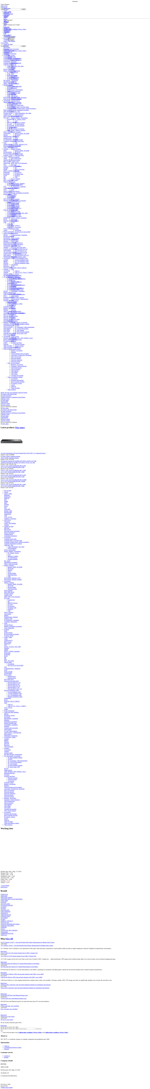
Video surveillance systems (10, 347)
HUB (5, 150)
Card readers (6, 133)
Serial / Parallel (7, 191)
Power (5, 24)
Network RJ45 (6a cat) (13, 205)
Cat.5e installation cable (13, 211)
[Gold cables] (5, 400)
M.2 (8, 121)
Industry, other (7, 28)
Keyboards (6, 174)
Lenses (5, 342)
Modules (5, 263)
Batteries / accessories (9, 322)
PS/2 (4, 25)
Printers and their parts (9, 244)
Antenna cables (7, 274)
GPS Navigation (7, 267)
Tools (5, 142)
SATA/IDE (6, 27)
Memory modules (8, 85)
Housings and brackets (9, 338)
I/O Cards (6, 117)
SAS (4, 186)
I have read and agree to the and (35, 1032)
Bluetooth (6, 13)
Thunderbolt (6, 32)
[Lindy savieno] (5, 405)
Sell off (5, 10)
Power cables (7, 194)
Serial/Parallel (7, 30)
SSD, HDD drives (8, 111)
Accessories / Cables (9, 258)
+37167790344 (5, 885)
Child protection (11, 67)
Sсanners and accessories (10, 249)
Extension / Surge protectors (11, 324)
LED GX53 (6, 38)
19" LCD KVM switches (14, 285)
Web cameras (7, 255)
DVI (4, 17)
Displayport (6, 14)
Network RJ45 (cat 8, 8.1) (14, 208)
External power (11, 197)
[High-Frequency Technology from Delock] (13, 397)
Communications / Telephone (11, 188)
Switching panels (8, 306)
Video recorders (7, 345)
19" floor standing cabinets (14, 288)
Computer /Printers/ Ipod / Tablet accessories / (16, 542)
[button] (76, 38)
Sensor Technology (8, 50)
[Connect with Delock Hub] (9, 394)
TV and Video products (9, 252)
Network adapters (8, 316)
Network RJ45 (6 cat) (13, 203)
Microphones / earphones (10, 239)
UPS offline (6, 330)
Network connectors (9, 317)
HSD (4, 21)
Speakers (5, 247)
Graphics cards (7, 138)
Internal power (11, 196)
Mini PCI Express (12, 122)
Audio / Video (7, 11)
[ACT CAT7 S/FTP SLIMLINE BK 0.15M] (13, 475)
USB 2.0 (9, 224)
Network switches (12, 302)
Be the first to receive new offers (9, 1028)
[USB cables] (5, 408)
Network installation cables (10, 210)
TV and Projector (11, 77)
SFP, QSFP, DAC (8, 199)
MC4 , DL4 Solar (8, 180)
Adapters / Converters (9, 36)
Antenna (5, 260)
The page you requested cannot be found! (15, 392)
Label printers (7, 250)
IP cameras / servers (8, 341)
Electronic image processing (11, 49)
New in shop (7, 8)
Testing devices (7, 144)
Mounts (5, 135)
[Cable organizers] (6, 395)
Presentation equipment (9, 242)
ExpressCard (10, 119)
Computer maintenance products (12, 63)
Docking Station (7, 113)
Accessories (6, 55)
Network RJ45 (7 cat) (13, 206)
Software (5, 264)
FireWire (5, 22)
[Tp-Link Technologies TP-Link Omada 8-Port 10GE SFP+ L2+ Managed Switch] (11, 451)
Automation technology (9, 53)
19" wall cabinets (11, 286)
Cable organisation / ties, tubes (15, 66)
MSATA (9, 89)
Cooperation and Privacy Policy (13, 1047)
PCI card (9, 124)
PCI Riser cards (11, 127)
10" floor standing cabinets (14, 278)
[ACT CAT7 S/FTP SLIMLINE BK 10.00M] (13, 480)
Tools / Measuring (8, 147)
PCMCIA (9, 128)
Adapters (5, 269)
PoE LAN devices (8, 314)
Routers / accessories (9, 308)
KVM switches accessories (10, 153)
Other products (7, 349)
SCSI (4, 189)
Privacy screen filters (9, 69)
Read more (4, 951)
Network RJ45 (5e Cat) (13, 202)
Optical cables (7, 181)
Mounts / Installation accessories (12, 146)
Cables (5, 230)
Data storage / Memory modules (12, 99)
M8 (4, 177)
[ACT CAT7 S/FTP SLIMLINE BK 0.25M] (13, 465)
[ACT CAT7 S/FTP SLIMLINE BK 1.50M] (13, 470)
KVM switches (7, 152)
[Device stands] (5, 403)
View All (9, 939)
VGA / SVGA (7, 35)
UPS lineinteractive (8, 325)
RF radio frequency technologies (12, 275)
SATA (8, 91)
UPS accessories (7, 327)
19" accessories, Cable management (13, 282)
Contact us (7, 1056)
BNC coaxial (7, 161)
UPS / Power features (9, 335)
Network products (8, 320)
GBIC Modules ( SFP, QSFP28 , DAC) (15, 771)
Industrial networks (8, 297)
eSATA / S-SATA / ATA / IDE (11, 166)
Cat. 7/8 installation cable (14, 214)
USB (4, 33)
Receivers (6, 266)
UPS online (6, 331)
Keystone (6, 299)
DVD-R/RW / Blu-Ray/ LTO (11, 97)
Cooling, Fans (7, 114)
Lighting (5, 42)
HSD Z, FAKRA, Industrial (11, 171)
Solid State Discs (11, 94)
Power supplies (7, 110)
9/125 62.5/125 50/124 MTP (15, 185)
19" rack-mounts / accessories (11, 277)
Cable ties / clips (7, 64)
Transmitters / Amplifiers (10, 246)
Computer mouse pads (9, 57)
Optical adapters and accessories (12, 311)
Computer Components (9, 141)
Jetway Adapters (7, 131)
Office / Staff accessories (10, 83)
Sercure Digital (11, 92)
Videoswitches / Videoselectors (11, 253)
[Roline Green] (5, 399)
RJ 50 (5, 219)
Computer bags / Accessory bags (12, 58)
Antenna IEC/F (7, 160)
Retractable (6, 172)
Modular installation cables (14, 216)
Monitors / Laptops (12, 75)
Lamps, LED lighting (9, 41)
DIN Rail (6, 46)
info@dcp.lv (4, 887)
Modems (5, 310)
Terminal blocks (7, 52)
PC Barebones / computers (10, 139)
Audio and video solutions (10, 233)
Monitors (5, 241)
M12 (4, 178)
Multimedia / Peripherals (10, 256)
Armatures (6, 39)
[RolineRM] (4, 402)
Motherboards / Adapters (10, 136)
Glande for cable (8, 44)
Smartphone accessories (9, 82)
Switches (5, 149)
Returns (6, 1057)
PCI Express (10, 125)
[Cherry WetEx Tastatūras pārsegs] (10, 456)
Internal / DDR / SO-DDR (14, 86)
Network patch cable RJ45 (10, 200)
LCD (8, 74)
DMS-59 (5, 16)
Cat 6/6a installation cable (14, 213)
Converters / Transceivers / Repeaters (13, 313)
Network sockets (8, 319)
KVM (5, 175)
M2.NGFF (10, 88)
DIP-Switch (6, 47)
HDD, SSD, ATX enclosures (11, 116)
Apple (5, 158)
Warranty (6, 1049)
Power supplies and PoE (10, 339)
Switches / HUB (7, 155)
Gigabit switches (11, 303)
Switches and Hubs (8, 300)
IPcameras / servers (8, 236)
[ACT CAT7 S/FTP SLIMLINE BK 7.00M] (13, 484)
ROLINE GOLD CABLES (11, 221)
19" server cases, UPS (13, 289)
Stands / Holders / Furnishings (11, 71)
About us (6, 1046)
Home (2, 392)
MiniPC (5, 261)
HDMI (5, 19)
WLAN (5, 291)
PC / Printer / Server (12, 72)
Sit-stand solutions (12, 78)
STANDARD (7, 192)
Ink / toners (6, 80)
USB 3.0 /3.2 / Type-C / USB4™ (17, 706)
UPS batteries (7, 328)
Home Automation (8, 231)
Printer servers (7, 292)
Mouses (5, 235)
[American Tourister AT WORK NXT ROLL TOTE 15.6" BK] (18, 461)
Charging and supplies (9, 333)
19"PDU (9, 280)
